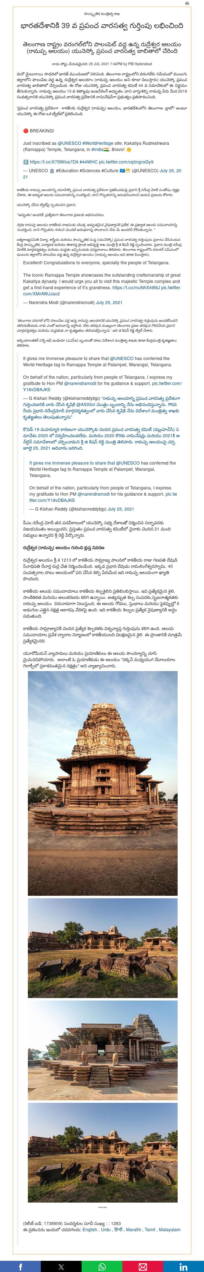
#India (98, 149)
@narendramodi (80, 383)
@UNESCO (69, 143)
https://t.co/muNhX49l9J (136, 287)
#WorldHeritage (98, 143)
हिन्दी (119, 1229)
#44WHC (89, 162)
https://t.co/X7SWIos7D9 (54, 162)
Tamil (150, 1229)
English (91, 1229)
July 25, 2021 (109, 302)
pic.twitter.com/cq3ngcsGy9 (126, 162)
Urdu (106, 1229)
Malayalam (170, 1229)
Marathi (134, 1229)
